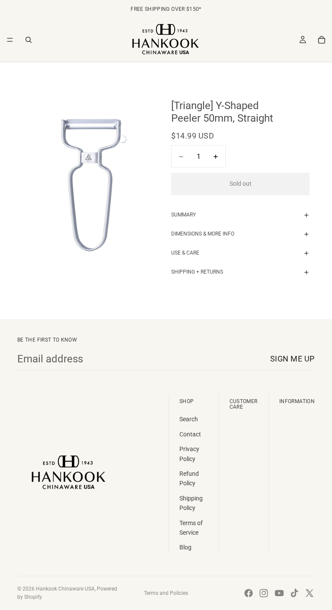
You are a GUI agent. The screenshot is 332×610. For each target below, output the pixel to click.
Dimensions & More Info (202, 234)
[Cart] (321, 39)
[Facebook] (248, 593)
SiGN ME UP (292, 358)
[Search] (28, 39)
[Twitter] (309, 593)
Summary (183, 215)
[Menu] (10, 40)
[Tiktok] (294, 593)
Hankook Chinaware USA (65, 589)
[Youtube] (279, 593)
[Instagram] (264, 593)
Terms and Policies (166, 593)
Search (188, 419)
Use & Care (185, 253)
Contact (190, 434)
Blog (185, 547)
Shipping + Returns (197, 272)
